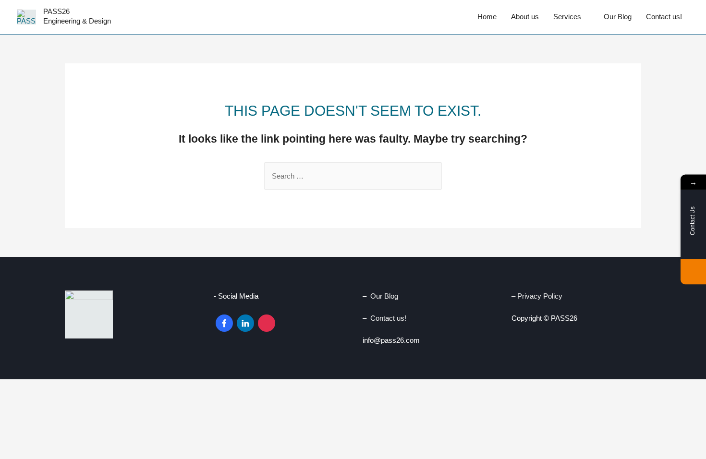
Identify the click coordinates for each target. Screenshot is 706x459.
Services (567, 16)
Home (487, 16)
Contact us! (664, 16)
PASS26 (56, 11)
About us (525, 16)
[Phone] (693, 272)
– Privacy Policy (537, 296)
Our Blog (618, 16)
